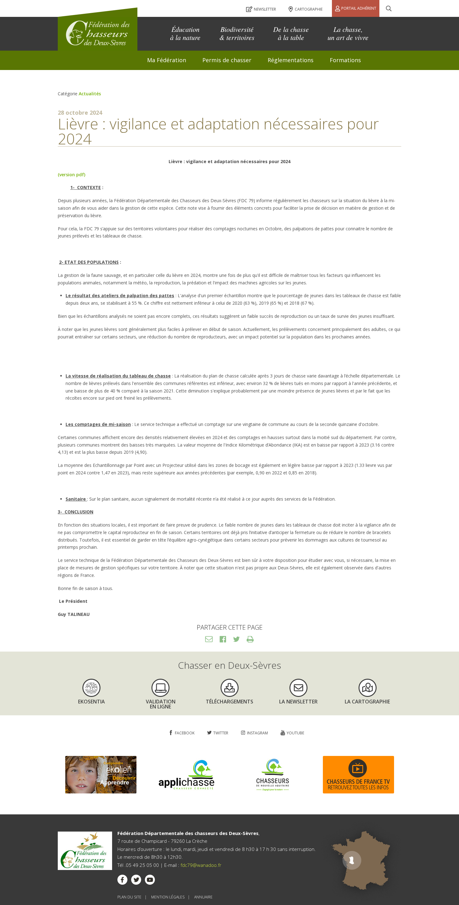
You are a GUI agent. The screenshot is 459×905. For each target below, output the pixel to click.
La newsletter (298, 701)
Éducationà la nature (185, 33)
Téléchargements (229, 701)
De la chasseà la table (291, 33)
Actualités (90, 94)
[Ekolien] (100, 792)
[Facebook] (122, 881)
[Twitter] (136, 881)
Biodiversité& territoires (236, 33)
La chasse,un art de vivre (348, 33)
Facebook (222, 639)
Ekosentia (91, 701)
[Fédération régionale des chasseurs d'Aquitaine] (272, 792)
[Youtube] (150, 881)
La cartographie (367, 701)
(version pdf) (71, 175)
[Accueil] (97, 29)
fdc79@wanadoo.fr (200, 865)
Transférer (209, 639)
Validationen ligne (160, 703)
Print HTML (250, 639)
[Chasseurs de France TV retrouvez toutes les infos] (358, 792)
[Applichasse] (186, 792)
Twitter (236, 639)
